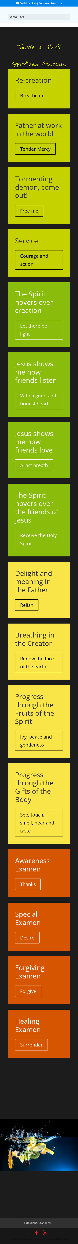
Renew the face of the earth (37, 662)
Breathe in (31, 95)
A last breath (34, 465)
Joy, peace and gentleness (36, 740)
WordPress (61, 1238)
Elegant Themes (32, 1238)
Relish (26, 605)
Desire (27, 937)
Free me (29, 210)
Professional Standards (37, 1223)
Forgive (28, 991)
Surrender (31, 1044)
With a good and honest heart (38, 399)
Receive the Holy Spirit (38, 539)
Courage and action (34, 260)
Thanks (28, 884)
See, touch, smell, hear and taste (37, 822)
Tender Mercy (35, 149)
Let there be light (33, 329)
